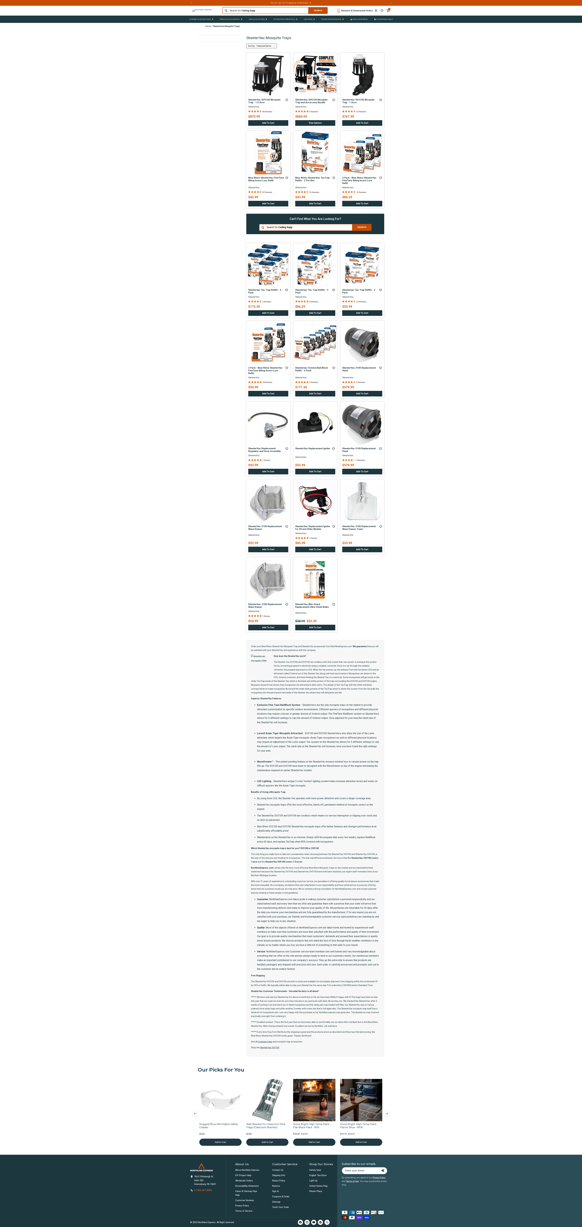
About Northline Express (247, 1170)
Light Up (313, 1180)
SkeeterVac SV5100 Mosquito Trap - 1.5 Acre (264, 101)
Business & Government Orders (357, 10)
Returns (276, 1186)
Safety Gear (315, 1170)
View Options (321, 124)
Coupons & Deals (280, 1196)
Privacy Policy (242, 1205)
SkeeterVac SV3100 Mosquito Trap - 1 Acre (358, 101)
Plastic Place (315, 1191)
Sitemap (276, 1201)
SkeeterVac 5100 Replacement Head (359, 450)
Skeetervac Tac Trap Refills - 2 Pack (358, 291)
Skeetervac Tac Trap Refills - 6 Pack (264, 291)
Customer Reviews (244, 1200)
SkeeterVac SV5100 (269, 1047)
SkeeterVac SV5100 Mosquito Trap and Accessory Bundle (311, 101)
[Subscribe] (382, 1170)
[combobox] (268, 11)
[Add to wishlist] (381, 10)
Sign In (275, 1191)
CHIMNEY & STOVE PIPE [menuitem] (200, 19)
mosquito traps (265, 1041)
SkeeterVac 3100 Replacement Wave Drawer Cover (359, 527)
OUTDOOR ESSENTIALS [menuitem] (284, 19)
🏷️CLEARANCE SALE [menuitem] (383, 19)
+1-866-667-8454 (203, 1190)
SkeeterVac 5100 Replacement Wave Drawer (265, 527)
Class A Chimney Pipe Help (246, 1193)
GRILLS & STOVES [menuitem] (257, 19)
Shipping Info (278, 1175)
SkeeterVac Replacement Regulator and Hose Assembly (264, 450)
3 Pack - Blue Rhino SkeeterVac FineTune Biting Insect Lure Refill (359, 180)
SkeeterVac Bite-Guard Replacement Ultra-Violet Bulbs (312, 605)
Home (208, 26)
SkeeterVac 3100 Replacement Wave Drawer (265, 605)
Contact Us (277, 1170)
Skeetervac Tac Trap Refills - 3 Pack (311, 291)
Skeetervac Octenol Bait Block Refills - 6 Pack (311, 369)
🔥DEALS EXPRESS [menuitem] (359, 19)
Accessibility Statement (247, 1186)
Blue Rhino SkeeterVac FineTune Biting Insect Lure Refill (266, 179)
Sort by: (251, 46)
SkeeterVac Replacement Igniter (312, 448)
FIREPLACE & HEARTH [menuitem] (230, 19)
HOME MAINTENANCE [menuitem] (331, 19)
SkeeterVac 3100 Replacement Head (359, 369)
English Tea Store (318, 1175)
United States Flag (318, 1186)
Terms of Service (243, 1211)
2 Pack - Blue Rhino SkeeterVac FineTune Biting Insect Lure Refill (265, 370)
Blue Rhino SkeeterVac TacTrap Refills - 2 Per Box (312, 179)
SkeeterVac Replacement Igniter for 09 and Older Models (312, 527)
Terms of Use (352, 1181)
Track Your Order (280, 1207)
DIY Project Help (243, 1175)
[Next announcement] (390, 3)
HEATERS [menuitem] (308, 19)
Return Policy (278, 1180)
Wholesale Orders (244, 1180)
